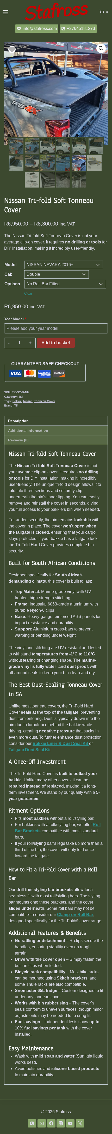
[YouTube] (70, 1123)
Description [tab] (18, 421)
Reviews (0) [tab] (18, 440)
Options (12, 284)
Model (10, 264)
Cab (8, 274)
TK (16, 405)
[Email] (42, 1123)
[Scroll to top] (99, 1120)
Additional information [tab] (28, 430)
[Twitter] (80, 1123)
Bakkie (17, 401)
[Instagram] (61, 1123)
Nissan (28, 401)
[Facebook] (51, 1123)
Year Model (15, 319)
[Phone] (32, 1123)
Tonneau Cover (44, 401)
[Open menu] (5, 12)
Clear (28, 293)
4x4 (20, 396)
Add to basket (55, 342)
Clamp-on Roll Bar (75, 914)
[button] (101, 48)
